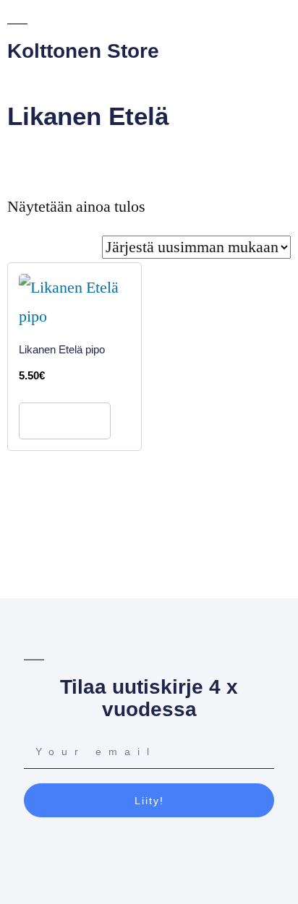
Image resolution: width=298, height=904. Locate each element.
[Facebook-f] (135, 852)
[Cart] (196, 83)
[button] (136, 84)
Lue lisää (64, 421)
